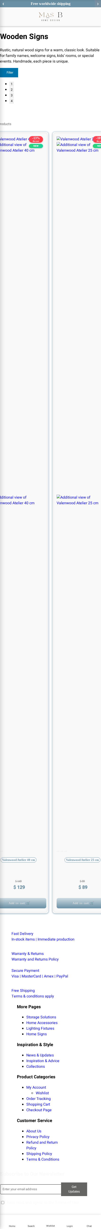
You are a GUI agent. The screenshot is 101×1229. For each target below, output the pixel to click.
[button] (31, 1222)
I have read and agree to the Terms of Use (42, 1202)
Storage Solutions (41, 1017)
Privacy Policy (38, 1137)
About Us (33, 1131)
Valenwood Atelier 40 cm (18, 860)
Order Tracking (38, 1099)
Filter (10, 72)
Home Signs (36, 1034)
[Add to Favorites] (63, 143)
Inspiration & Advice (42, 1061)
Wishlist (42, 1093)
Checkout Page (39, 1110)
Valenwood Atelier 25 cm (82, 860)
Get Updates (74, 1189)
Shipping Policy (39, 1154)
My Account (36, 1087)
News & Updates (40, 1055)
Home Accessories (42, 1023)
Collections (35, 1066)
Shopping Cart (38, 1104)
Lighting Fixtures (40, 1028)
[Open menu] (4, 16)
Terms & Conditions (42, 1159)
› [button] (98, 3)
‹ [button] (3, 3)
